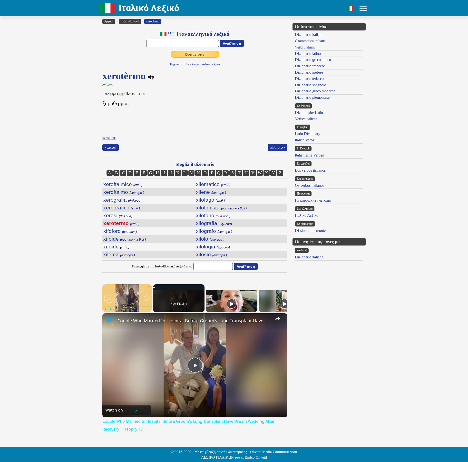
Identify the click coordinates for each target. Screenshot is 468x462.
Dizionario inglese (309, 72)
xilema (119, 254)
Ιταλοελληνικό (129, 21)
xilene (211, 192)
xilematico (213, 184)
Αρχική (109, 21)
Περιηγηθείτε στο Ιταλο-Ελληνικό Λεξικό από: (162, 266)
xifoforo (120, 231)
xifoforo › (277, 147)
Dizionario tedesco (309, 79)
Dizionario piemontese (312, 97)
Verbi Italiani (305, 47)
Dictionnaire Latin (309, 112)
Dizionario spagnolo (310, 85)
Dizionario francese (310, 66)
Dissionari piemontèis (311, 230)
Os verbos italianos (309, 185)
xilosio (211, 254)
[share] (277, 318)
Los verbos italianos (310, 170)
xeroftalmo (123, 192)
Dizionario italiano (309, 34)
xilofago (210, 200)
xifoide (124, 239)
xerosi (117, 215)
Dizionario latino (308, 53)
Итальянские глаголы (313, 200)
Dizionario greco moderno (315, 91)
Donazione (195, 54)
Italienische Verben (309, 155)
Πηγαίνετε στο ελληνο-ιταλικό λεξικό (195, 64)
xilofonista (221, 207)
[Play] (105, 309)
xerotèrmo (152, 21)
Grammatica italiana (310, 41)
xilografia (214, 223)
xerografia (122, 200)
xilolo (210, 239)
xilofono (213, 215)
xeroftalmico (122, 184)
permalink (109, 138)
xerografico (121, 207)
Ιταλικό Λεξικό (149, 8)
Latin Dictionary (307, 134)
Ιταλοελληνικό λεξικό (202, 34)
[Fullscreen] (149, 309)
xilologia (213, 246)
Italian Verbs (304, 140)
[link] (110, 321)
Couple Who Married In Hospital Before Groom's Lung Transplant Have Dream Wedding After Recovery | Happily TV (194, 321)
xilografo (214, 231)
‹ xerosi (110, 147)
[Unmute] (111, 309)
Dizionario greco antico (313, 60)
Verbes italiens (306, 119)
